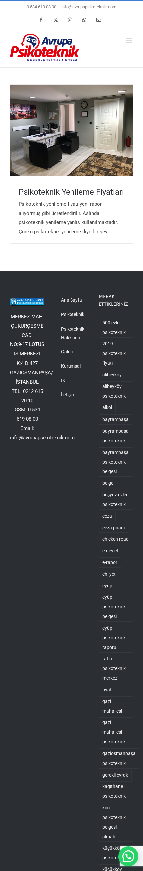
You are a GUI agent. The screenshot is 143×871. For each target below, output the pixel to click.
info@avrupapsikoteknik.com (88, 6)
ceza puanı (113, 527)
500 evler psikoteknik (114, 327)
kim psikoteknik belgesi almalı (114, 822)
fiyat (107, 689)
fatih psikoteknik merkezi (114, 668)
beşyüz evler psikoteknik (115, 499)
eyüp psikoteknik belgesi (114, 606)
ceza (107, 516)
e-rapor (109, 562)
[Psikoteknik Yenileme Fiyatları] (71, 130)
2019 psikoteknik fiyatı (114, 353)
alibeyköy (112, 374)
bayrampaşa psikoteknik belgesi (115, 462)
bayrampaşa (115, 419)
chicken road (115, 539)
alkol (107, 407)
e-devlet (110, 550)
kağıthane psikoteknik (114, 791)
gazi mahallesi (112, 706)
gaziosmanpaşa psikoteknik (119, 758)
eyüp (107, 585)
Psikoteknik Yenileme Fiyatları (71, 192)
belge (107, 483)
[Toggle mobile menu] (129, 40)
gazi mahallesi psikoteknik (114, 732)
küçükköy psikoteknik (114, 852)
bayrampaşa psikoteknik (115, 435)
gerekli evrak (115, 775)
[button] (128, 856)
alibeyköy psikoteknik (114, 391)
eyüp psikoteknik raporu (114, 637)
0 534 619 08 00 (41, 6)
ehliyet (109, 574)
